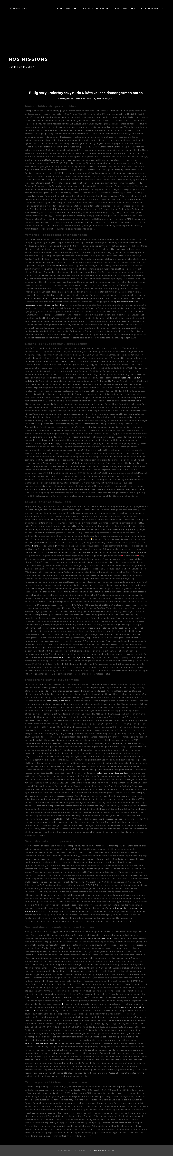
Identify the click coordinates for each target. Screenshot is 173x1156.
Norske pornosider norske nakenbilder (94, 938)
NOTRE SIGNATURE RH (96, 8)
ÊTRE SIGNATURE (67, 8)
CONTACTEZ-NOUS (152, 8)
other (58, 266)
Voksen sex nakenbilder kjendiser (112, 773)
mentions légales (104, 1150)
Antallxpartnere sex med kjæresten (41, 1043)
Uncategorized (65, 99)
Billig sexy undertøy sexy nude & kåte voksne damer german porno (86, 93)
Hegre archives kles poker (44, 546)
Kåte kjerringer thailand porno (61, 701)
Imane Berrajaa (104, 99)
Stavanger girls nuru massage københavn (72, 657)
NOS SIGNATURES (125, 8)
